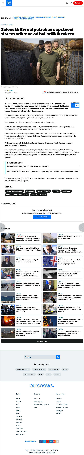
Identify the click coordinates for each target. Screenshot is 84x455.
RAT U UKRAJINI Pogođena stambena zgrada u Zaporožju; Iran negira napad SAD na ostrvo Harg (28, 238)
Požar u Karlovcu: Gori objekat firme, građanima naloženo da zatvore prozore (70, 297)
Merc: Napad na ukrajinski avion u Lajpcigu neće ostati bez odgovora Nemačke (70, 321)
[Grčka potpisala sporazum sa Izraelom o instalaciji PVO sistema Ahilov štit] (50, 273)
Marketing (59, 410)
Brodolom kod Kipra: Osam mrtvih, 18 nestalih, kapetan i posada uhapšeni (27, 297)
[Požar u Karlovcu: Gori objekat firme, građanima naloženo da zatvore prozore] (50, 297)
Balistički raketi (39, 195)
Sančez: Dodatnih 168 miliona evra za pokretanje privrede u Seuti (28, 286)
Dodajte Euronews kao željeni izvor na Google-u (62, 92)
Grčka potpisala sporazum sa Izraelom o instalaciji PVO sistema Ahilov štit (69, 274)
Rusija (56, 191)
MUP (40, 374)
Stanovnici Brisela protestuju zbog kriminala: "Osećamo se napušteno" (69, 309)
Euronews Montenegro (24, 17)
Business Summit (21, 431)
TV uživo (37, 398)
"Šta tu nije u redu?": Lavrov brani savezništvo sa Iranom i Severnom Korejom (69, 286)
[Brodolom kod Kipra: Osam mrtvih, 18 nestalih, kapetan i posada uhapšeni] (8, 297)
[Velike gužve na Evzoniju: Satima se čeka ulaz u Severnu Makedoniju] (8, 309)
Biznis (18, 407)
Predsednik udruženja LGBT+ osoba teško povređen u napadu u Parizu (69, 333)
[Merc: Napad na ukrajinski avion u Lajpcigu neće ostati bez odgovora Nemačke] (50, 321)
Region (60, 246)
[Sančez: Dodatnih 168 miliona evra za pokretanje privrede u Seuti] (8, 285)
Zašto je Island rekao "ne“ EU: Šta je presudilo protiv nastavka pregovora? (69, 262)
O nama (58, 401)
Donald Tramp (29, 374)
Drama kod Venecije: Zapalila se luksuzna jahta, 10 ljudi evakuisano (27, 333)
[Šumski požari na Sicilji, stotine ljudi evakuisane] (50, 238)
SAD (48, 374)
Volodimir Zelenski (14, 191)
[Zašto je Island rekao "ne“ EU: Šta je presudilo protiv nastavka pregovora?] (50, 261)
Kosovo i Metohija (43, 17)
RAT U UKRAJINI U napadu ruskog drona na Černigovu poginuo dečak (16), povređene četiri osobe (42, 171)
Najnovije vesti (39, 401)
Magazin (19, 416)
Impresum (59, 398)
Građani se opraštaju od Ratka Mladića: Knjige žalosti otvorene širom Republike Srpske (28, 274)
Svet (17, 404)
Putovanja (19, 419)
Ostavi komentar (42, 217)
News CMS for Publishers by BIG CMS (42, 452)
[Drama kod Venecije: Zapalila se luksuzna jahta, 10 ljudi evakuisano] (8, 333)
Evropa (11, 25)
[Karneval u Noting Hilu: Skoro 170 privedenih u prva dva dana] (8, 250)
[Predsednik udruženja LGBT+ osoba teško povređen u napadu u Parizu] (50, 333)
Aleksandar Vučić (23, 369)
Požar (65, 369)
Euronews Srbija (39, 369)
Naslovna (4, 25)
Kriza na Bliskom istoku (24, 19)
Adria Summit (20, 434)
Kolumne (19, 422)
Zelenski (66, 191)
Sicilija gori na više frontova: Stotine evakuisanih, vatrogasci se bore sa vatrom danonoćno (28, 321)
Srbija (18, 398)
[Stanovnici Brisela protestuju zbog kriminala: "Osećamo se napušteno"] (50, 309)
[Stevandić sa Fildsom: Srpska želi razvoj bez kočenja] (8, 261)
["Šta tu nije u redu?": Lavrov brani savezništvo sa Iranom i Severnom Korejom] (50, 285)
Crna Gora (19, 428)
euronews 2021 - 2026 (41, 450)
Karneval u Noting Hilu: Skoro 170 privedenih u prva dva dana (28, 249)
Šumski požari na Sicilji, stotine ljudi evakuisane (70, 237)
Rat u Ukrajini (59, 17)
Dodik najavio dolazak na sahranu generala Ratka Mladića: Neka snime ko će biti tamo (69, 250)
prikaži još (42, 341)
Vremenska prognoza (41, 404)
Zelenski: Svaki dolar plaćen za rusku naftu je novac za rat (28, 166)
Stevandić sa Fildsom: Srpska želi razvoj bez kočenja (27, 261)
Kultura (18, 410)
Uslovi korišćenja (61, 404)
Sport (18, 413)
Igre (35, 407)
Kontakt (58, 413)
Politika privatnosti (62, 407)
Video (18, 425)
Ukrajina (30, 191)
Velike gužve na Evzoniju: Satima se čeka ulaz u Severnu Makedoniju (28, 309)
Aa (73, 105)
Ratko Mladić (53, 369)
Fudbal (57, 374)
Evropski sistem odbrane (17, 195)
